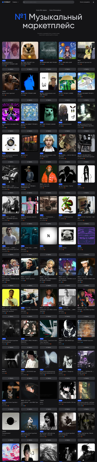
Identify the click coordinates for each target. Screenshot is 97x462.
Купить (11, 69)
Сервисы (15, 2)
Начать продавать (85, 2)
